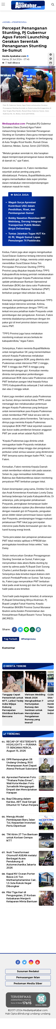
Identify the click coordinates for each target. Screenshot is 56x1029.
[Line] (26, 629)
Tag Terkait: (11, 639)
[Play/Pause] (50, 55)
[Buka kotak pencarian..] (53, 4)
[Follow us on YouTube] (37, 962)
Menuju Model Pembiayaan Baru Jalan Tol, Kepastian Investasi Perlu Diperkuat (21, 821)
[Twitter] (20, 629)
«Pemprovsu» (19, 22)
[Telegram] (38, 629)
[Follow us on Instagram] (31, 962)
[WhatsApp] (32, 629)
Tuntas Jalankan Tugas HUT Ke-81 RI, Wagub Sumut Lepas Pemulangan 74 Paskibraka (27, 237)
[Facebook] (14, 629)
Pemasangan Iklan (28, 977)
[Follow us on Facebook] (17, 962)
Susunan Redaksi (28, 971)
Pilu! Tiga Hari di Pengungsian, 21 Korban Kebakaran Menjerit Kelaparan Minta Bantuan (21, 897)
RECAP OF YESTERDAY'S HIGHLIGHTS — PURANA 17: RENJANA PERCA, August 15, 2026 (21, 746)
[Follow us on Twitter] (24, 962)
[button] (50, 63)
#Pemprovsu (28, 639)
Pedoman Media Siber (28, 983)
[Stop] (50, 59)
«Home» (6, 22)
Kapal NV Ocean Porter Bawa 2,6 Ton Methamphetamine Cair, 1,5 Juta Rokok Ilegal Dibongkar (21, 879)
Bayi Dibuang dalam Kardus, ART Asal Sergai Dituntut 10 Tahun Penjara (22, 801)
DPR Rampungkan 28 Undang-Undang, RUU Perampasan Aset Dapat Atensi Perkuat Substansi (21, 764)
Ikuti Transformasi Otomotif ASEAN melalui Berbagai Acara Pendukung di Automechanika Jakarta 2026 (21, 860)
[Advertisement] (24, 930)
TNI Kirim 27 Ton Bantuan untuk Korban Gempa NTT (22, 837)
